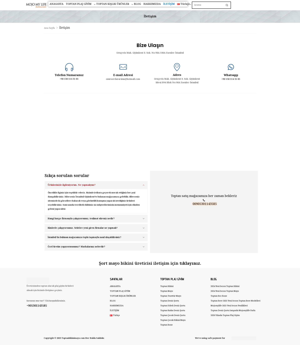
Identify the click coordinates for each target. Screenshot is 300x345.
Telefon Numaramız (69, 75)
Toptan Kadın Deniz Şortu (172, 310)
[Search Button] (226, 5)
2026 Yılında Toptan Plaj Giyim (225, 315)
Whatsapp (231, 75)
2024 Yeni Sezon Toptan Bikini (225, 286)
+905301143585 (37, 306)
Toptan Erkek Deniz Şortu (172, 305)
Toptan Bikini (166, 286)
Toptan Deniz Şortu (169, 300)
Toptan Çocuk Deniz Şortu (172, 315)
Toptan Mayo (166, 291)
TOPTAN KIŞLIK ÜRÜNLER (112, 4)
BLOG (137, 4)
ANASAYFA (56, 4)
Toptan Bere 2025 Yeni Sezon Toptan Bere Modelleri (234, 300)
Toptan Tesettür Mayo (170, 296)
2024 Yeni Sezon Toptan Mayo (225, 291)
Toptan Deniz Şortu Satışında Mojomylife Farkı (233, 310)
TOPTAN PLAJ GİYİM (78, 4)
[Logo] (33, 5)
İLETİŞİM (169, 4)
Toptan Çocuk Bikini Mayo (173, 320)
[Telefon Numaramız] (69, 67)
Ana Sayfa (49, 28)
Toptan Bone (166, 324)
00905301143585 (205, 204)
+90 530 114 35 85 (69, 79)
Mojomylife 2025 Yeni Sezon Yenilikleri (229, 305)
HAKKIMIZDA (152, 4)
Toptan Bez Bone (219, 296)
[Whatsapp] (230, 67)
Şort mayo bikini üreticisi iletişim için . (150, 263)
